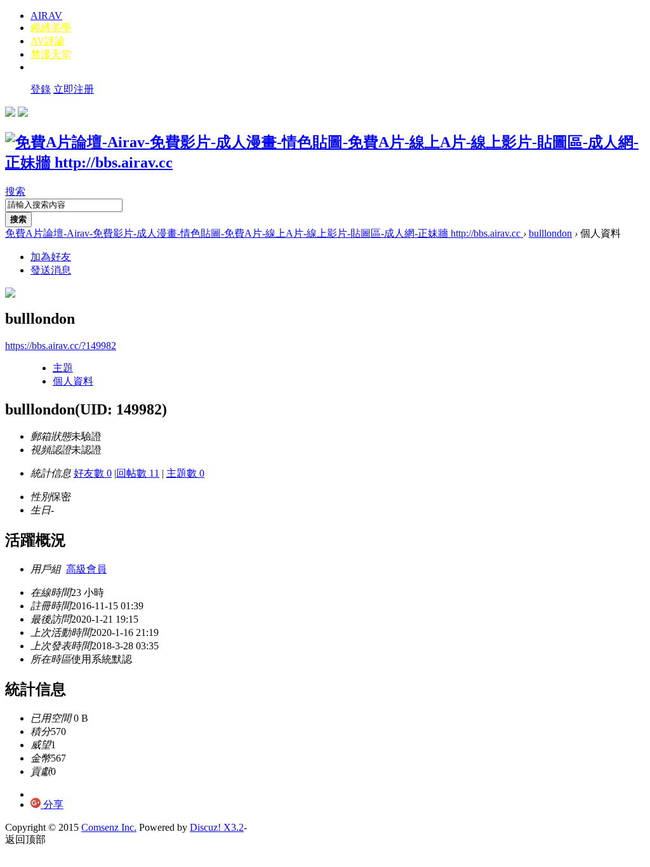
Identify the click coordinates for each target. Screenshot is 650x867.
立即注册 (73, 89)
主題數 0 (185, 473)
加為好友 (50, 256)
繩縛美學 (50, 27)
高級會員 (86, 569)
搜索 (15, 191)
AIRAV (46, 15)
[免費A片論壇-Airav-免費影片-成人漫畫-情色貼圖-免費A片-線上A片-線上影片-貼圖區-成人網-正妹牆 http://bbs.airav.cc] (325, 162)
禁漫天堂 (50, 54)
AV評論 (47, 41)
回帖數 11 (137, 473)
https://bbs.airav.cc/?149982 (60, 345)
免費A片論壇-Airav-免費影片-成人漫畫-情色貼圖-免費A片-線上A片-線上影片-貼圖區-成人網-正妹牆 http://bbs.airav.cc (264, 233)
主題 (63, 367)
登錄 (40, 89)
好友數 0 (93, 473)
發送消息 (50, 270)
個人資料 (73, 381)
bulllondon (550, 233)
